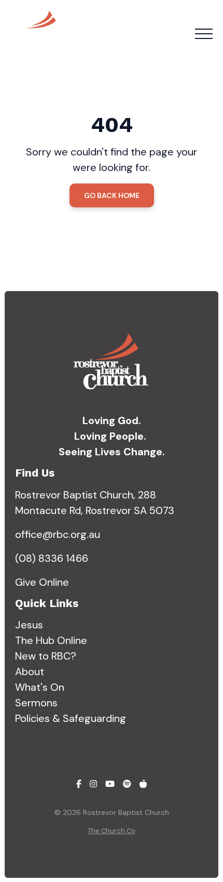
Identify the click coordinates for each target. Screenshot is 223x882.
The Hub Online (51, 640)
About (29, 671)
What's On (39, 687)
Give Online (42, 582)
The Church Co (111, 830)
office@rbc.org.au (57, 534)
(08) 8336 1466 (51, 558)
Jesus (29, 624)
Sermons (36, 702)
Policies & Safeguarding (70, 718)
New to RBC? (45, 656)
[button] (204, 34)
